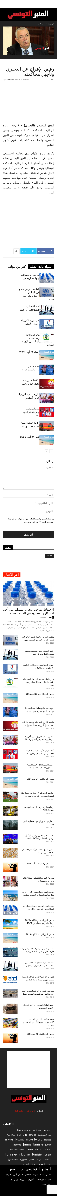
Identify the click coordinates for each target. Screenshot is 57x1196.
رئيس (48, 1174)
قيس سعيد (41, 1179)
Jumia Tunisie (33, 1144)
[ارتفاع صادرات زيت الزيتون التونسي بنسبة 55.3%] (10, 811)
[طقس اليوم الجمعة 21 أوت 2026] (10, 867)
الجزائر (31, 1159)
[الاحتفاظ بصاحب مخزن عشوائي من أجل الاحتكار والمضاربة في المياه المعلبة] (46, 278)
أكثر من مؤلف (17, 266)
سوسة (35, 1174)
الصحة (49, 1164)
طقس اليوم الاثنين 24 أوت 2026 (37, 436)
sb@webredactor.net (24, 1111)
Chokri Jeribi (22, 1135)
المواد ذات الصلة (41, 266)
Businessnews (24, 1130)
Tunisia (47, 1154)
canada (32, 1134)
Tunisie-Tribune (17, 1154)
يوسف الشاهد (46, 1184)
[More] (16, 251)
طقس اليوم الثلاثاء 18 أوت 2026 (40, 1034)
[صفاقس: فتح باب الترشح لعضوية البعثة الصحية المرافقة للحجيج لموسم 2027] (10, 993)
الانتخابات (47, 1159)
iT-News (9, 1139)
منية (50, 617)
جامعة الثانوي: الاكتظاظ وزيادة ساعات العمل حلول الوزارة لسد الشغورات (37, 384)
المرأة (26, 1163)
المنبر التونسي (9, 79)
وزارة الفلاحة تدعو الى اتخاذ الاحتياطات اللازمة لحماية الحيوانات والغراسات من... (38, 682)
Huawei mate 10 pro (28, 1139)
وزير (16, 1179)
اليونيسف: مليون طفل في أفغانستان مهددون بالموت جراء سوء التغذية (38, 369)
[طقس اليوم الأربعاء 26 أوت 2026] (46, 355)
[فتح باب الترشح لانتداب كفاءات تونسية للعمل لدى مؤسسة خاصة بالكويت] (10, 979)
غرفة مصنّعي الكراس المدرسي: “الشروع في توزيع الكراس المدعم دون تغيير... (38, 1022)
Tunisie (37, 1154)
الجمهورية (23, 1159)
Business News (44, 1135)
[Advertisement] (28, 1069)
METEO (38, 1149)
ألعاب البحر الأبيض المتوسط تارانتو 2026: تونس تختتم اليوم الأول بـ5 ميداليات (38, 412)
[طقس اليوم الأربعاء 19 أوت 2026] (10, 938)
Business (37, 1130)
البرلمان (39, 1159)
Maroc (47, 1149)
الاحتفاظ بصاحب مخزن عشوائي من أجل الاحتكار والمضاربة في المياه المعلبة (37, 278)
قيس (49, 1179)
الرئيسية (51, 24)
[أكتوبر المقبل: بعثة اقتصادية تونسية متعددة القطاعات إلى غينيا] (46, 310)
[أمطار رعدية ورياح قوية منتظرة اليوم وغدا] (10, 825)
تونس (12, 1169)
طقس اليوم (18, 1174)
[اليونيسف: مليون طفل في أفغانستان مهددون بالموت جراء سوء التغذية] (46, 370)
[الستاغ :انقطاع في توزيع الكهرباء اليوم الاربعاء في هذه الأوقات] (46, 324)
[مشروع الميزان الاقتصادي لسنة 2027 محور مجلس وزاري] (10, 881)
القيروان (33, 1164)
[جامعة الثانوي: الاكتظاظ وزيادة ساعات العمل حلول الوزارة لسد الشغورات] (46, 384)
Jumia (48, 1144)
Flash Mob (11, 1135)
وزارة (22, 1179)
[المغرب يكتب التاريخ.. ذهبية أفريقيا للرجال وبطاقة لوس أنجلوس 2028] (46, 398)
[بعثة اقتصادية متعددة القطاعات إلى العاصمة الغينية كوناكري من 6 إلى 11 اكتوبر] (10, 966)
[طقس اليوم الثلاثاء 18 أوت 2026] (10, 1038)
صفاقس (28, 1174)
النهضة (20, 1169)
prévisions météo (17, 1149)
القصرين (41, 1164)
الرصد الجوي (13, 1159)
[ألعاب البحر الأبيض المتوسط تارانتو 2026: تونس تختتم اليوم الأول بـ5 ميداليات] (46, 412)
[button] (53, 4)
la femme (16, 1144)
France (47, 1139)
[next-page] (46, 451)
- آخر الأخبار (41, 24)
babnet (47, 1130)
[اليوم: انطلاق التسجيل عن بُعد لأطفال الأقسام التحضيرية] (10, 1009)
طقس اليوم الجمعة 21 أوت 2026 (40, 864)
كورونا (30, 1179)
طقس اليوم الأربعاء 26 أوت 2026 (36, 352)
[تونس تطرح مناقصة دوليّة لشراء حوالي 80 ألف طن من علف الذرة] (10, 853)
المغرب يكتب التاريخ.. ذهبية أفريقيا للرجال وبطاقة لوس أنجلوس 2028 (36, 398)
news (30, 1149)
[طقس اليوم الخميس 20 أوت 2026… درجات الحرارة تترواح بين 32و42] (10, 924)
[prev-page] (51, 451)
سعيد (42, 1174)
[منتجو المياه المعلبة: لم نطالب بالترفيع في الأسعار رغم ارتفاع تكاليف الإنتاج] (10, 910)
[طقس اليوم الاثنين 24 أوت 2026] (46, 440)
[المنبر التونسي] (28, 15)
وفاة (11, 1179)
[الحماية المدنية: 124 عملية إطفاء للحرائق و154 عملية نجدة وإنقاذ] (46, 426)
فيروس (8, 1174)
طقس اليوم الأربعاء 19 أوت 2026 (40, 934)
